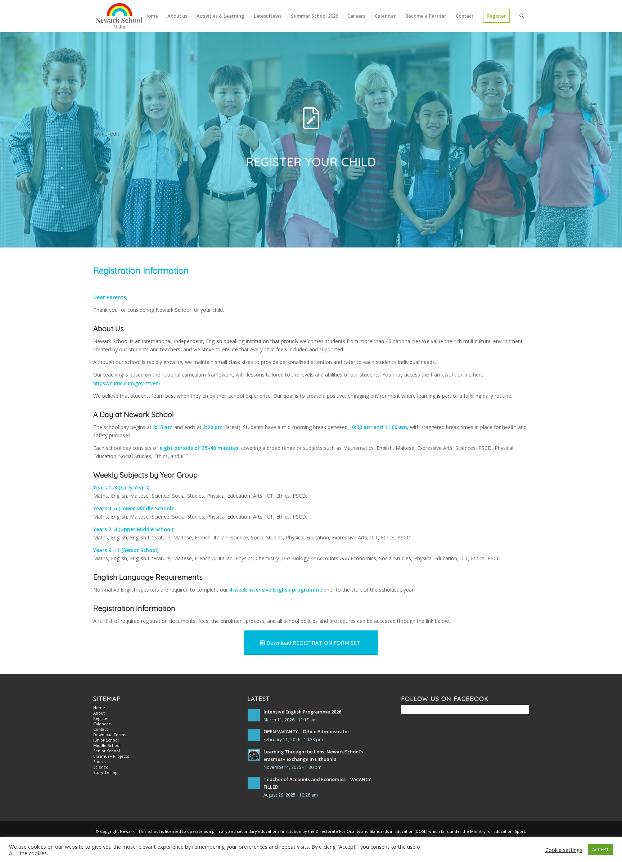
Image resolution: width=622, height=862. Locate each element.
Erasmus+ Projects (111, 756)
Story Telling (105, 772)
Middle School (107, 745)
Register (101, 718)
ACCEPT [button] (600, 849)
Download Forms (109, 734)
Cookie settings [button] (563, 850)
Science (100, 767)
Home (99, 707)
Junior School (106, 740)
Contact (100, 729)
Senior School (106, 750)
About (99, 713)
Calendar (102, 723)
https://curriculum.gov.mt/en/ (127, 383)
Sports (99, 761)
